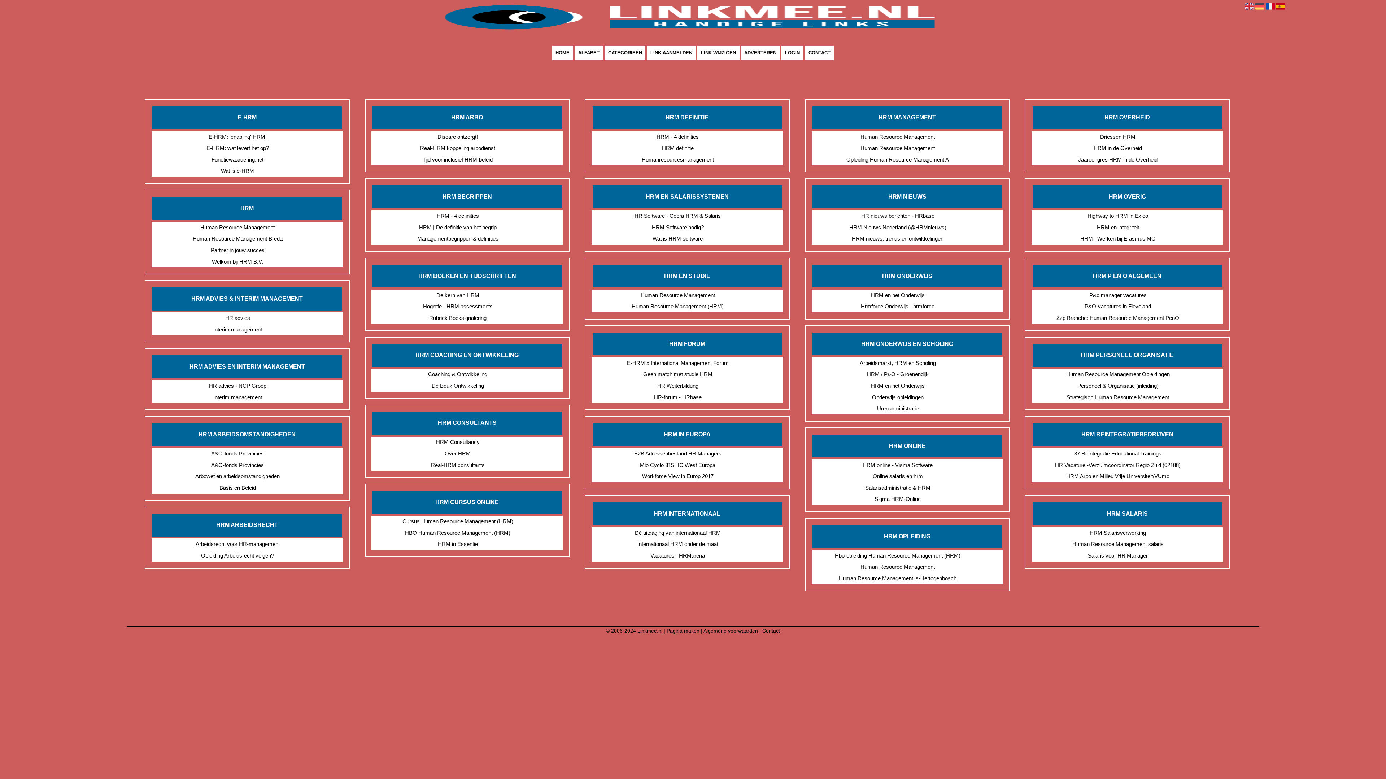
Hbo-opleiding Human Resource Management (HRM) (897, 556)
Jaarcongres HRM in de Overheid (1118, 160)
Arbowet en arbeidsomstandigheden (237, 476)
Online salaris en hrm (898, 476)
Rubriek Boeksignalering (458, 318)
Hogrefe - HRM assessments (458, 306)
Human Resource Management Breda (238, 239)
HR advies (237, 318)
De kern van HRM (457, 295)
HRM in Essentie (458, 544)
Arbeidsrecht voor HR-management (238, 544)
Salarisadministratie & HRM (897, 488)
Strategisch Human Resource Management (1118, 397)
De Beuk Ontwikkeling (458, 386)
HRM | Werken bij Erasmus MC (1117, 239)
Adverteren (760, 53)
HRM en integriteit (1118, 227)
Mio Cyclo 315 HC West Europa (677, 465)
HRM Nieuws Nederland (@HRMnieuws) (897, 227)
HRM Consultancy (458, 442)
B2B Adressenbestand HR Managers (678, 453)
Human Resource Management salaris (1118, 544)
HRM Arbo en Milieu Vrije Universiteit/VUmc (1117, 476)
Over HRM (458, 453)
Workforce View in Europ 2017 (678, 476)
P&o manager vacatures (1118, 295)
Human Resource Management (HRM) (678, 306)
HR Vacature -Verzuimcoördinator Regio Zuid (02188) (1118, 465)
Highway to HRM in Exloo (1118, 216)
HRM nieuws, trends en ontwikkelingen (897, 239)
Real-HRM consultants (458, 465)
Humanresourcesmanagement (678, 160)
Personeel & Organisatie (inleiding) (1118, 386)
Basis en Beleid (237, 488)
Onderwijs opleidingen (898, 397)
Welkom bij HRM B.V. (237, 262)
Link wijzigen (718, 53)
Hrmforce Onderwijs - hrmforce (897, 306)
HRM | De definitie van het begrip (458, 227)
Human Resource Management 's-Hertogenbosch (897, 578)
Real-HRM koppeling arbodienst (457, 148)
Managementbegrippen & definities (457, 239)
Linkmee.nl (649, 631)
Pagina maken (683, 631)
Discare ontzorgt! (457, 137)
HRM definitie (678, 148)
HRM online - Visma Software (898, 465)
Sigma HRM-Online (898, 499)
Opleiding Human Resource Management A (897, 160)
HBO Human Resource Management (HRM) (457, 533)
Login (792, 53)
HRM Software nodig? (678, 227)
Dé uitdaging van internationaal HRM (678, 533)
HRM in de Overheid (1118, 148)
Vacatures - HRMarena (677, 556)
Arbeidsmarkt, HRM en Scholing (898, 363)
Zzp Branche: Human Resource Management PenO (1117, 318)
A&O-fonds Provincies (237, 453)
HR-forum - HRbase (678, 397)
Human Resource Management (237, 227)
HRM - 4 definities (458, 216)
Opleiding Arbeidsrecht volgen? (237, 556)
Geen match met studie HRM (677, 374)
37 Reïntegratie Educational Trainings (1117, 453)
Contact (819, 53)
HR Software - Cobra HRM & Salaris (678, 216)
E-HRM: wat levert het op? (237, 148)
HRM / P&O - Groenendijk (898, 374)
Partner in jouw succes (238, 250)
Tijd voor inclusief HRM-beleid (458, 160)
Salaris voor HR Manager (1118, 556)
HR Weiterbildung (677, 386)
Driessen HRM (1118, 137)
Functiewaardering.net (237, 160)
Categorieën (625, 53)
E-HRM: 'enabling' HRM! (238, 137)
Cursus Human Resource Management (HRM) (457, 521)
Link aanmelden (671, 53)
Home (562, 53)
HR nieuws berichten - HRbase (897, 216)
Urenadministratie (898, 408)
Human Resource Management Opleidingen (1118, 374)
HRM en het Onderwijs (898, 295)
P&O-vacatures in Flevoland (1118, 306)
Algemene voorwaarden (730, 631)
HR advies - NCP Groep (237, 386)
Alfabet (589, 53)
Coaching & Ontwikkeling (457, 374)
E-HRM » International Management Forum (678, 363)
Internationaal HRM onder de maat (677, 544)
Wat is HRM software (678, 239)
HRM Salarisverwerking (1118, 533)
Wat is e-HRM (237, 171)
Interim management (237, 329)
